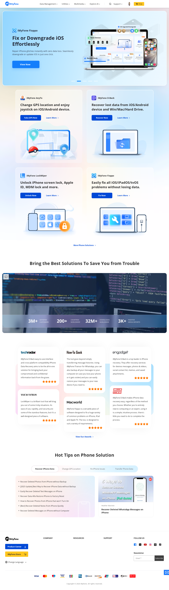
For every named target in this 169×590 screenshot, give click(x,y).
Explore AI (94, 4)
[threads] (155, 544)
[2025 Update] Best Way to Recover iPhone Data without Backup (48, 486)
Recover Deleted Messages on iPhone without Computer (44, 510)
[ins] (150, 544)
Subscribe (159, 558)
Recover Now (102, 118)
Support (117, 4)
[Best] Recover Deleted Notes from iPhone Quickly (42, 506)
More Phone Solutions (83, 245)
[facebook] (135, 544)
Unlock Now (30, 195)
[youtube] (145, 544)
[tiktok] (160, 544)
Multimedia (79, 4)
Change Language (16, 562)
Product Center (14, 546)
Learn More (51, 118)
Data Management (48, 4)
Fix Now (102, 195)
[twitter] (140, 544)
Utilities (65, 4)
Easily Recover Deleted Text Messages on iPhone (41, 491)
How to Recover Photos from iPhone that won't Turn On (44, 501)
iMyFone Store (14, 554)
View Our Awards (84, 436)
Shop (140, 4)
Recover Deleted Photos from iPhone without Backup (43, 481)
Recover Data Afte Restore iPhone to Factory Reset (42, 496)
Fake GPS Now (30, 118)
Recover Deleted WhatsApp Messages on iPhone (122, 511)
